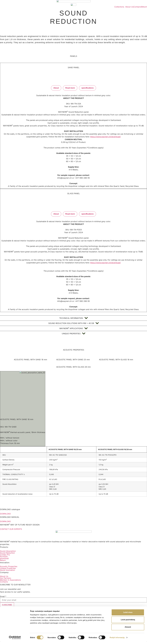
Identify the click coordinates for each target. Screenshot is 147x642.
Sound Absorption (8, 551)
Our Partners (5, 578)
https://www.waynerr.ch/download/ (105, 137)
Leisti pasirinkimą (128, 620)
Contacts (137, 7)
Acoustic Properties (8, 566)
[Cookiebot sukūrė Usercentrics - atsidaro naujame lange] (15, 637)
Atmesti (128, 627)
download (4, 558)
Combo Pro (5, 555)
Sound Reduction (7, 553)
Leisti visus (127, 612)
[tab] (30, 359)
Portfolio (4, 556)
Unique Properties (8, 568)
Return (144, 7)
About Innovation (7, 570)
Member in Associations (10, 580)
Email (3, 596)
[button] (119, 7)
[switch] (61, 637)
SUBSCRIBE (7, 605)
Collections (119, 7)
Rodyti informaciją (117, 637)
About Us (129, 7)
